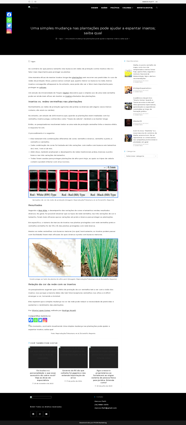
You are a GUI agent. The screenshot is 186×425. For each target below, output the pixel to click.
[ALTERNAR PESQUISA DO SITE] (156, 8)
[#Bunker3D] (128, 122)
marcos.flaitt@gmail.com (106, 408)
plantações (77, 77)
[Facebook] (31, 320)
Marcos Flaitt (148, 1)
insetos (68, 96)
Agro (33, 62)
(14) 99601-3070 (101, 405)
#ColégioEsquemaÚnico (142, 88)
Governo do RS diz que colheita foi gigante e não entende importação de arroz (73, 374)
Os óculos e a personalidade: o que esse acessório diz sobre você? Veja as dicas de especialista (43, 375)
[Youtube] (46, 414)
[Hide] (7, 35)
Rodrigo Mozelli (69, 310)
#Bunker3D (137, 121)
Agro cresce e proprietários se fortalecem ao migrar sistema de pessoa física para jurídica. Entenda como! (103, 377)
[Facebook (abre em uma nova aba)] (29, 2)
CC (157, 1)
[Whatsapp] (35, 320)
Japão (66, 93)
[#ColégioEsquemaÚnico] (128, 90)
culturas (42, 87)
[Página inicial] (56, 38)
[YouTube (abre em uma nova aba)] (35, 2)
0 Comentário (138, 82)
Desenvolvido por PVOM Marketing (93, 422)
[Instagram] (45, 320)
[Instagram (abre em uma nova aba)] (32, 2)
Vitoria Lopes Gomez (41, 310)
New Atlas (42, 210)
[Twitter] (40, 320)
